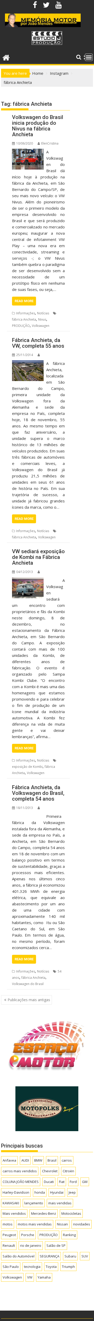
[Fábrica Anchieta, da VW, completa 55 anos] (28, 363)
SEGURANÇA (49, 1256)
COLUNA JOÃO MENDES (21, 1181)
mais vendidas (60, 1203)
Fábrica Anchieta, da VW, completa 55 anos (38, 343)
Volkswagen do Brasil (28, 984)
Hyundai (56, 1192)
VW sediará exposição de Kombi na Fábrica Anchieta (38, 557)
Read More (24, 301)
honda (39, 1192)
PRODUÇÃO (21, 325)
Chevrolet (49, 1171)
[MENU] (89, 57)
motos (8, 1224)
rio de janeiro (30, 1245)
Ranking (69, 1234)
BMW (38, 1160)
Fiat (61, 1181)
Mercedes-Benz (43, 1213)
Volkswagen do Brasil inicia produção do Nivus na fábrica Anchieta (37, 126)
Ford (73, 1181)
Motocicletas (71, 1213)
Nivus (42, 319)
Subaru (70, 1256)
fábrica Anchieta (24, 319)
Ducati (49, 1181)
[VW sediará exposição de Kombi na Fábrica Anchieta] (28, 580)
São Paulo (11, 1266)
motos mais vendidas (35, 1224)
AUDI (25, 1160)
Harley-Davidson (16, 1192)
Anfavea (9, 1160)
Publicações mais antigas (29, 999)
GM (84, 1181)
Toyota (51, 1266)
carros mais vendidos (20, 1171)
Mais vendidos (14, 1213)
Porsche (27, 1234)
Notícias (43, 313)
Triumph (68, 1266)
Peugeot (9, 1234)
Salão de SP (56, 1245)
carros (67, 1160)
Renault (9, 1245)
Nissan (62, 1224)
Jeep (72, 1192)
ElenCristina (49, 143)
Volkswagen (40, 325)
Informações (25, 313)
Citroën (68, 1171)
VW (29, 1277)
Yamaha (44, 1277)
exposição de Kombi (27, 766)
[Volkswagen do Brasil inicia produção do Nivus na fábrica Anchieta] (28, 151)
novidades (81, 1224)
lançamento (33, 1203)
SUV (84, 1256)
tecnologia (32, 1266)
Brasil (52, 1160)
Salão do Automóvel (18, 1256)
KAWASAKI (11, 1203)
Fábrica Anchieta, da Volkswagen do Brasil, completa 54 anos (38, 793)
